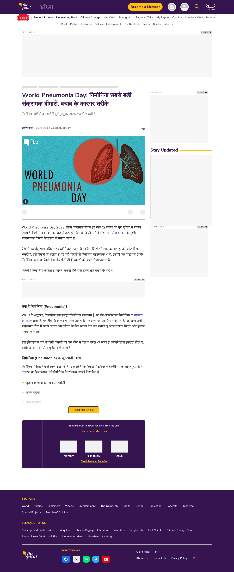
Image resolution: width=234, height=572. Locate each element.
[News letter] (172, 7)
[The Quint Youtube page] (106, 559)
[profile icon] (184, 7)
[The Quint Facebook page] (66, 559)
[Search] (197, 6)
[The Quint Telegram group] (95, 559)
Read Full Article (83, 410)
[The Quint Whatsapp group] (86, 559)
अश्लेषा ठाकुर (27, 128)
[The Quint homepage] (25, 7)
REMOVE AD (206, 32)
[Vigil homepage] (47, 7)
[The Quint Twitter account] (76, 559)
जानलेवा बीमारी (116, 233)
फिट (143, 129)
